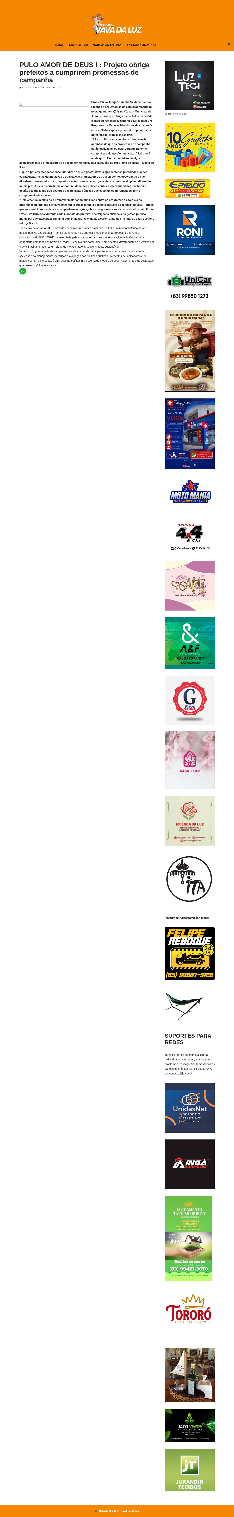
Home (59, 45)
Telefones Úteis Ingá (141, 45)
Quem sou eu (78, 45)
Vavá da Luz (30, 87)
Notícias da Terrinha (107, 45)
